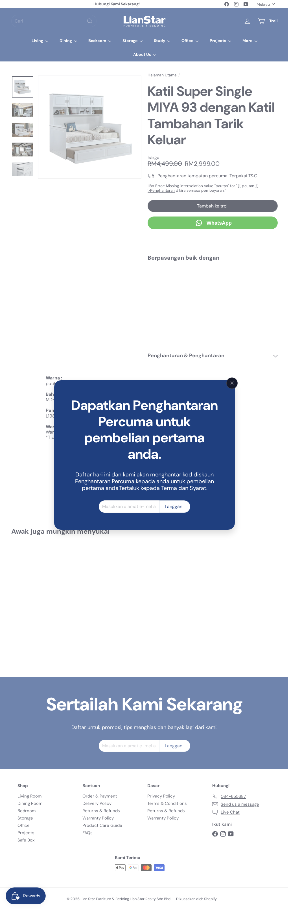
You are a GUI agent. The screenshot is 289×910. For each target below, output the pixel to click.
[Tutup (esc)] (230, 383)
